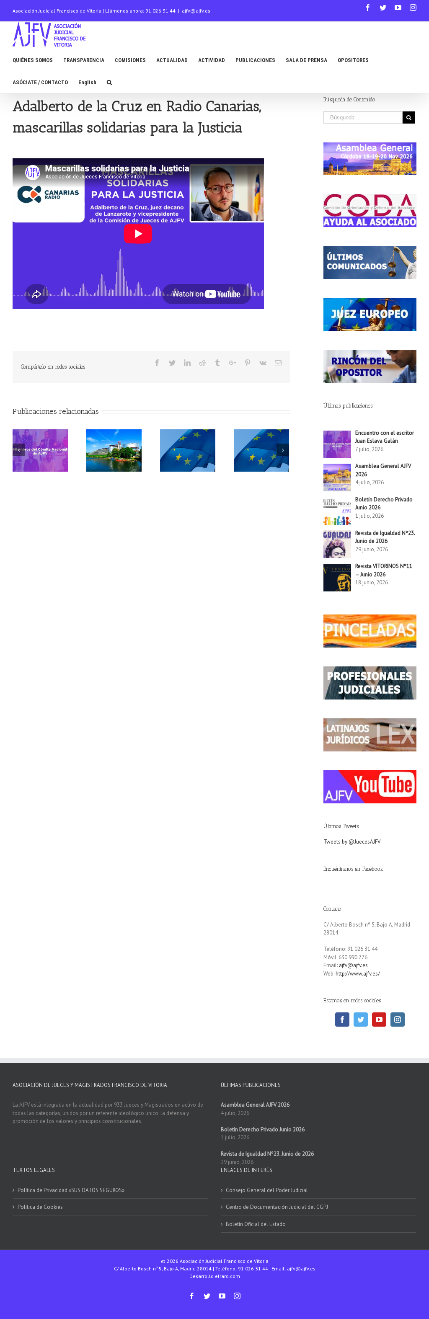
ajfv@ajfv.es (196, 11)
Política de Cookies (40, 1207)
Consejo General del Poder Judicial (267, 1190)
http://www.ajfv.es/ (358, 973)
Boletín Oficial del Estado (256, 1224)
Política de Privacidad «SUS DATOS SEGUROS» (71, 1190)
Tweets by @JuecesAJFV (351, 841)
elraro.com (227, 1276)
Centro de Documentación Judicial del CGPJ (277, 1207)
